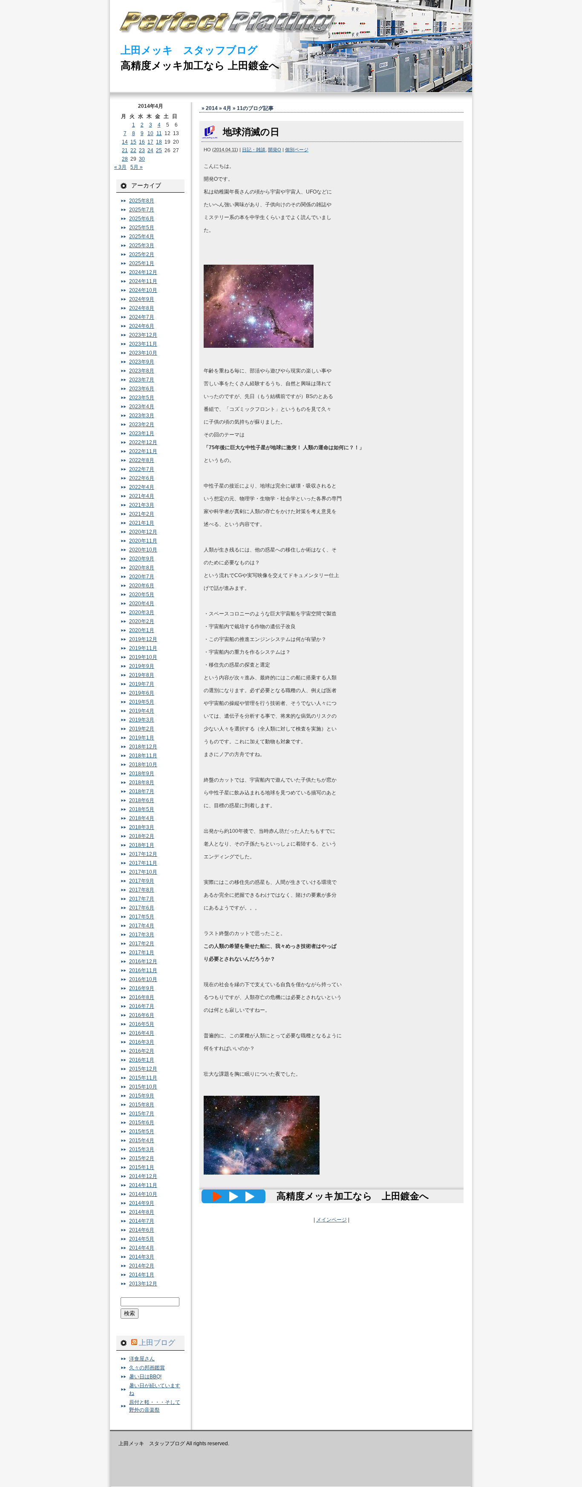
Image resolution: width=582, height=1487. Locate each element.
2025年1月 (141, 263)
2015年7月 (141, 1114)
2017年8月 (141, 890)
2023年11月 (143, 344)
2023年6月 (141, 389)
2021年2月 (141, 514)
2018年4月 (141, 818)
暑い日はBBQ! (145, 1377)
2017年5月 (141, 917)
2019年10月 (143, 657)
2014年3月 (141, 1257)
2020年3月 (141, 612)
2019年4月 (141, 711)
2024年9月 (141, 299)
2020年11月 (143, 541)
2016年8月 (141, 997)
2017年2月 (141, 944)
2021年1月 (141, 523)
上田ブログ (157, 1342)
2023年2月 (141, 424)
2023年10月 (143, 353)
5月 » (136, 167)
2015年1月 (141, 1167)
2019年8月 (141, 675)
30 (142, 159)
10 (150, 133)
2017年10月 (143, 872)
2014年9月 (141, 1203)
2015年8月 (141, 1105)
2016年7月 (141, 1006)
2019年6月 (141, 693)
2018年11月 (143, 756)
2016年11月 (143, 970)
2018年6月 (141, 800)
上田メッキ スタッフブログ (189, 50)
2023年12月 (143, 335)
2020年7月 (141, 577)
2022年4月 (141, 487)
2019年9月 (141, 666)
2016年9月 (141, 988)
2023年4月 (141, 407)
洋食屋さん (142, 1359)
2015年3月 (141, 1149)
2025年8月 (141, 201)
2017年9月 (141, 881)
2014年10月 (143, 1194)
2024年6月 (141, 326)
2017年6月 (141, 908)
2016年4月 (141, 1033)
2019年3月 (141, 720)
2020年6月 (141, 586)
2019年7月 (141, 684)
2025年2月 (141, 254)
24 (150, 150)
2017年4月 (141, 926)
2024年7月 (141, 317)
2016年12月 (143, 961)
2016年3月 (141, 1042)
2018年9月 (141, 774)
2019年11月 (143, 648)
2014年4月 (141, 1248)
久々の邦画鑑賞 (147, 1368)
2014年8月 (141, 1212)
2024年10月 (143, 290)
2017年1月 (141, 953)
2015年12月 (143, 1069)
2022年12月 (143, 442)
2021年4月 (141, 496)
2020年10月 (143, 550)
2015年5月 (141, 1132)
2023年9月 (141, 362)
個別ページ (296, 149)
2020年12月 (143, 532)
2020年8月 (141, 568)
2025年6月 (141, 219)
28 (125, 159)
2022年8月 (141, 460)
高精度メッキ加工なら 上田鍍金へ (200, 65)
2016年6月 (141, 1015)
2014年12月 (143, 1176)
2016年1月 (141, 1060)
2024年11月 (143, 281)
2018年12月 (143, 747)
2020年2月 (141, 621)
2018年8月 (141, 782)
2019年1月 (141, 738)
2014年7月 (141, 1221)
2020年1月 (141, 630)
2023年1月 (141, 433)
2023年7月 (141, 380)
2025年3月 (141, 245)
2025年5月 (141, 228)
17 (150, 142)
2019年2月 (141, 729)
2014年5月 (141, 1239)
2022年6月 (141, 478)
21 (125, 150)
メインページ (331, 1220)
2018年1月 (141, 845)
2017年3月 (141, 935)
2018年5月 (141, 809)
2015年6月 (141, 1123)
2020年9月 (141, 559)
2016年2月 (141, 1051)
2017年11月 (143, 863)
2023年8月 (141, 371)
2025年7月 (141, 210)
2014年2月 (141, 1266)
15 (133, 142)
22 (133, 150)
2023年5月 (141, 398)
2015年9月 (141, 1096)
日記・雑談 (253, 149)
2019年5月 (141, 702)
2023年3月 (141, 416)
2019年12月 (143, 639)
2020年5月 (141, 595)
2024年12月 (143, 272)
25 (159, 150)
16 (142, 142)
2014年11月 (143, 1185)
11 (159, 133)
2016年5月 (141, 1024)
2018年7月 (141, 791)
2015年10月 (143, 1087)
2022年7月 (141, 469)
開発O (274, 149)
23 (142, 150)
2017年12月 (143, 854)
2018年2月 (141, 836)
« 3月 (120, 167)
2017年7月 (141, 899)
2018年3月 (141, 827)
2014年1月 (141, 1275)
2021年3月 (141, 505)
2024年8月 (141, 308)
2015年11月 (143, 1078)
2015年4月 (141, 1140)
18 (159, 142)
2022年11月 (143, 451)
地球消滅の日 (251, 132)
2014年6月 (141, 1230)
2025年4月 (141, 237)
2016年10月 (143, 979)
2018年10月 (143, 765)
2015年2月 (141, 1158)
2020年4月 (141, 603)
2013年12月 (143, 1284)
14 (125, 142)
